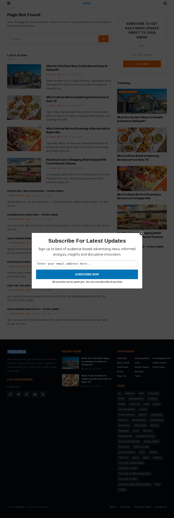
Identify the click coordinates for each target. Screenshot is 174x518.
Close (141, 233)
